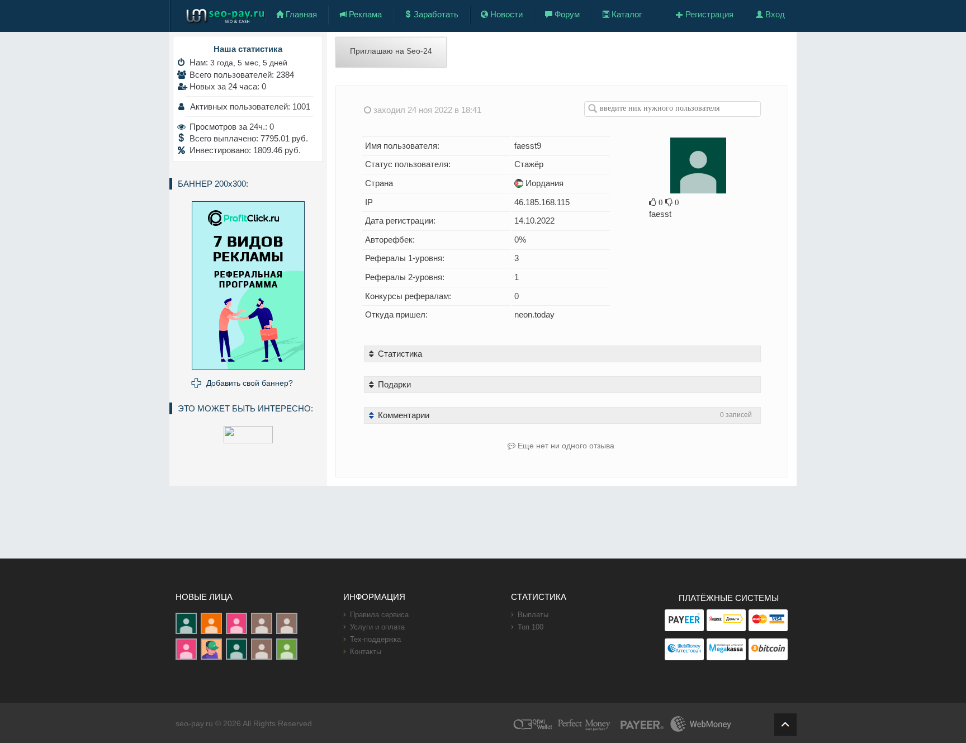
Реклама (364, 14)
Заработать (434, 14)
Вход (774, 14)
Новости (505, 14)
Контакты (365, 651)
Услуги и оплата (377, 627)
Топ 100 (530, 627)
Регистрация (708, 14)
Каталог (625, 14)
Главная (300, 14)
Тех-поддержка (375, 639)
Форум (566, 14)
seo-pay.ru (194, 723)
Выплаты (533, 615)
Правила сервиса (379, 615)
